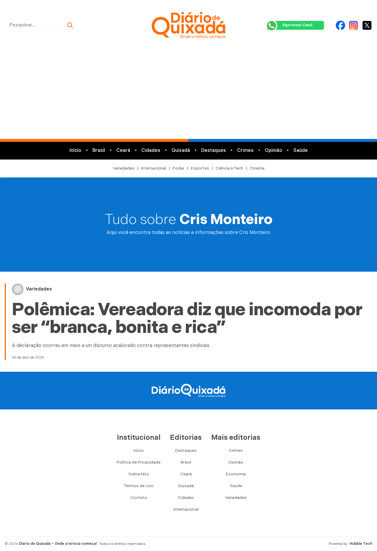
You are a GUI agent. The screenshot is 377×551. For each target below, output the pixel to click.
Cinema (257, 168)
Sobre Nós (138, 474)
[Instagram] (353, 25)
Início (75, 150)
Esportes (200, 168)
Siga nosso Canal (297, 25)
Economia (236, 474)
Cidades (150, 150)
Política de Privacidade (139, 462)
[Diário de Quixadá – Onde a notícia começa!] (188, 25)
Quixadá (180, 150)
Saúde (300, 150)
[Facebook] (340, 25)
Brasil (98, 150)
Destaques (213, 150)
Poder (178, 168)
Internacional (153, 168)
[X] (367, 25)
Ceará (123, 150)
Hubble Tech (361, 544)
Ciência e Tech (229, 168)
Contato (138, 497)
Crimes (245, 150)
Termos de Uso (138, 485)
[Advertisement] (188, 95)
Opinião (273, 150)
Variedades (124, 168)
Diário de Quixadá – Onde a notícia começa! (58, 544)
